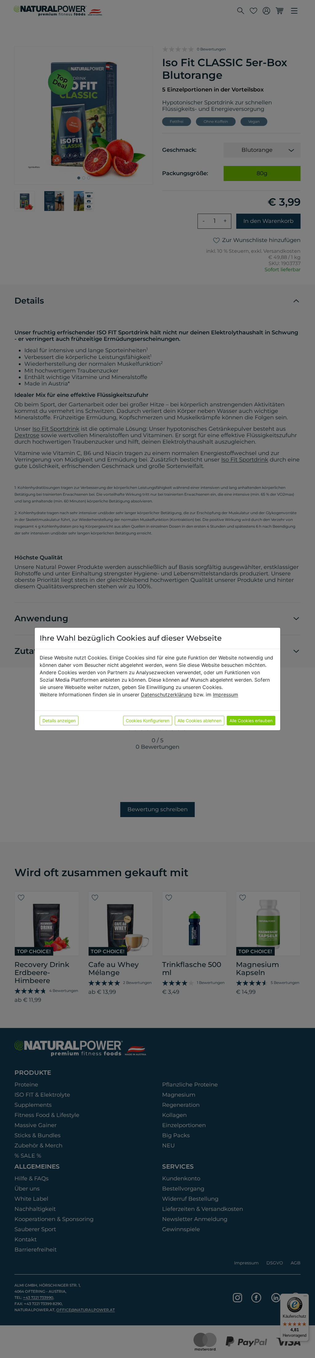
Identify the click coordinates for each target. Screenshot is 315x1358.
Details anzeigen (59, 720)
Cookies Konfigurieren (147, 720)
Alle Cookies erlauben (251, 720)
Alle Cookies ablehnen (199, 720)
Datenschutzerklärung (166, 694)
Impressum (225, 694)
